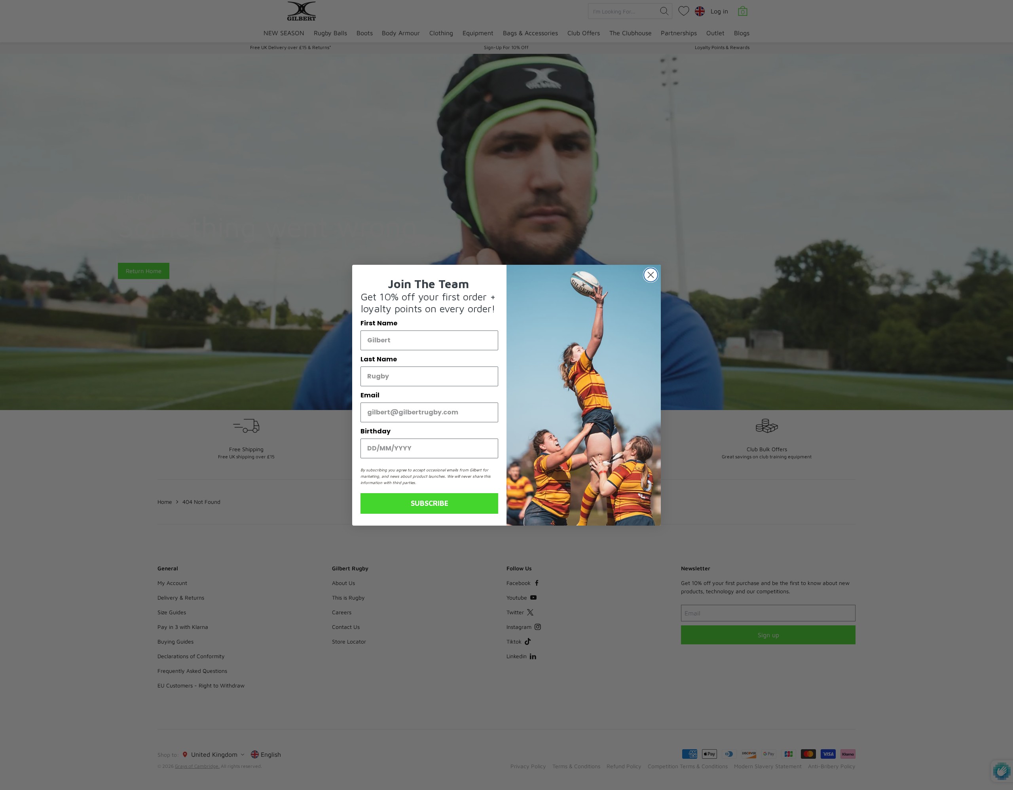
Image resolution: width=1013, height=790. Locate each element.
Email (369, 395)
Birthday (375, 431)
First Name (378, 323)
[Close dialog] (651, 275)
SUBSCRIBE (429, 503)
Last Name (378, 359)
